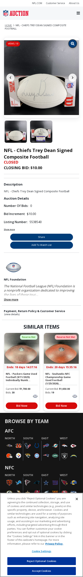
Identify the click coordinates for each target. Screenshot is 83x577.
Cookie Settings (41, 551)
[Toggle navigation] (78, 13)
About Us (74, 3)
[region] (41, 535)
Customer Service (55, 3)
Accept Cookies (41, 571)
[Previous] (10, 78)
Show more (9, 229)
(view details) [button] (12, 314)
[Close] (77, 499)
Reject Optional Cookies (41, 561)
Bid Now (21, 405)
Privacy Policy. (54, 543)
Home (8, 25)
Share (41, 237)
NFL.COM (37, 3)
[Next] (73, 78)
